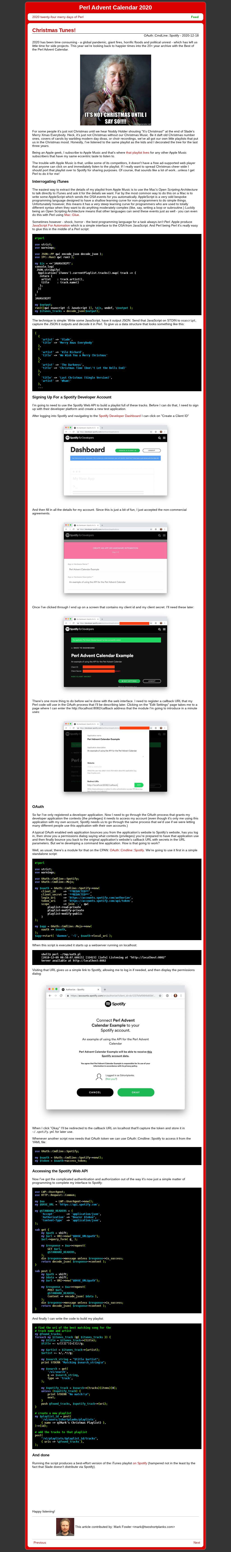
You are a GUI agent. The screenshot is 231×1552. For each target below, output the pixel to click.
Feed (195, 17)
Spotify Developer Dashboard (120, 416)
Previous (40, 1542)
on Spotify (140, 1463)
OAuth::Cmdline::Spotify (127, 850)
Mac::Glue (71, 215)
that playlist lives (137, 152)
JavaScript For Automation (51, 225)
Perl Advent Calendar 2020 (115, 7)
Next (197, 1542)
